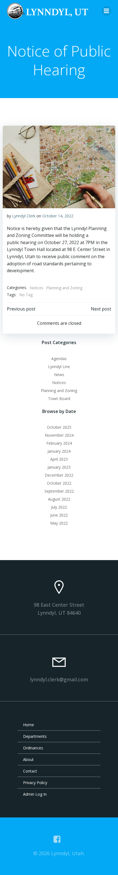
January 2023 (59, 467)
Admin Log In (35, 794)
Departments (35, 736)
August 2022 (59, 499)
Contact (30, 771)
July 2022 (59, 507)
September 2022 (59, 491)
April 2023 (59, 459)
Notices (36, 287)
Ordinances (33, 747)
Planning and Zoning (64, 287)
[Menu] (106, 11)
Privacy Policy (35, 782)
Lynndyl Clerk (23, 215)
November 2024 (59, 435)
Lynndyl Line (59, 366)
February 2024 (59, 443)
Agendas (59, 358)
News (59, 374)
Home (28, 724)
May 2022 (59, 523)
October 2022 (59, 483)
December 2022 (59, 475)
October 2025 (59, 427)
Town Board (59, 398)
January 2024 (59, 451)
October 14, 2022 (57, 215)
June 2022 (59, 515)
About (28, 759)
